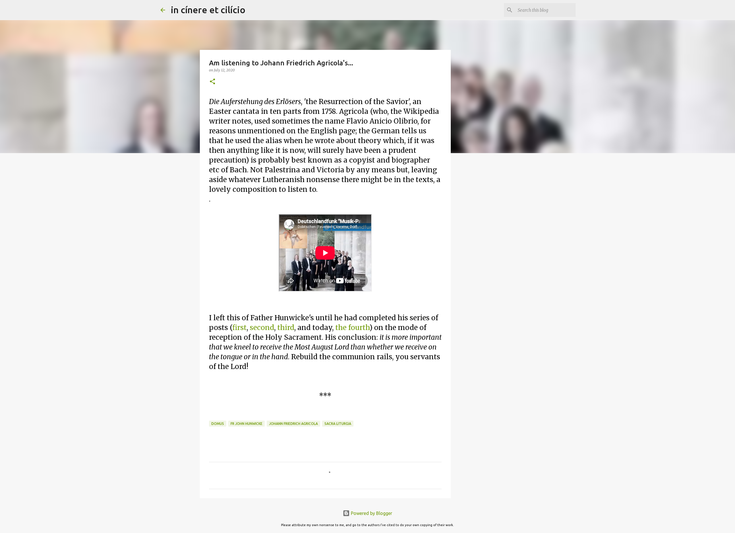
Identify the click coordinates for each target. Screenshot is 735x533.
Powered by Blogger (371, 513)
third (285, 327)
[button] (212, 82)
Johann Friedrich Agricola (293, 423)
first (239, 327)
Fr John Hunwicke (246, 423)
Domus (217, 423)
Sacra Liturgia (337, 423)
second (262, 327)
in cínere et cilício (208, 10)
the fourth (352, 327)
